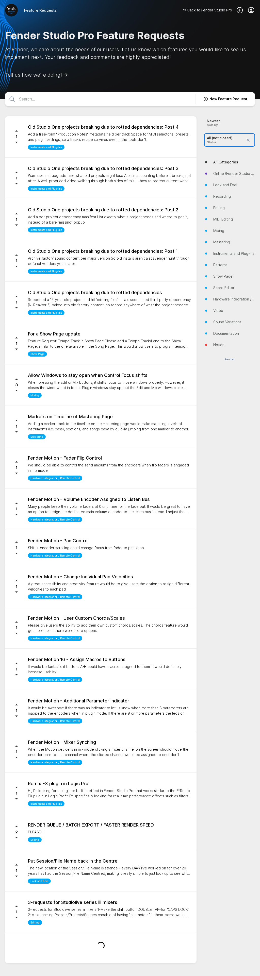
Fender (229, 359)
